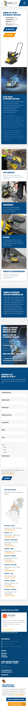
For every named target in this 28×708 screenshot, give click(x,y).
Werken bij (4, 651)
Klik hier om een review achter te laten (9, 630)
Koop (4, 447)
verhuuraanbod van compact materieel (13, 360)
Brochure (10, 35)
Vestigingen (4, 655)
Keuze (3, 445)
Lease (5, 452)
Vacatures (3, 653)
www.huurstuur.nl (9, 358)
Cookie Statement (19, 695)
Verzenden (7, 478)
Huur (4, 449)
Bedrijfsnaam (6, 400)
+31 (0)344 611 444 (9, 537)
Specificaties (11, 29)
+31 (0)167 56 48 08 (9, 595)
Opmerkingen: (6, 456)
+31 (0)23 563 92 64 (9, 586)
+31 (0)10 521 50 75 (9, 546)
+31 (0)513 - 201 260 (9, 577)
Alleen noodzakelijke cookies (16, 699)
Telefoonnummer (7, 415)
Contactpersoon (6, 392)
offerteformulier (7, 345)
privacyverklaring (9, 473)
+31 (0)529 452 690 (9, 553)
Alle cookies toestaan (15, 704)
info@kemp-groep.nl (6, 670)
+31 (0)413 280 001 (9, 570)
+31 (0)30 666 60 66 (9, 530)
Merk (3, 430)
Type (3, 437)
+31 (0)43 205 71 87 (9, 562)
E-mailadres (5, 422)
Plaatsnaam (5, 407)
